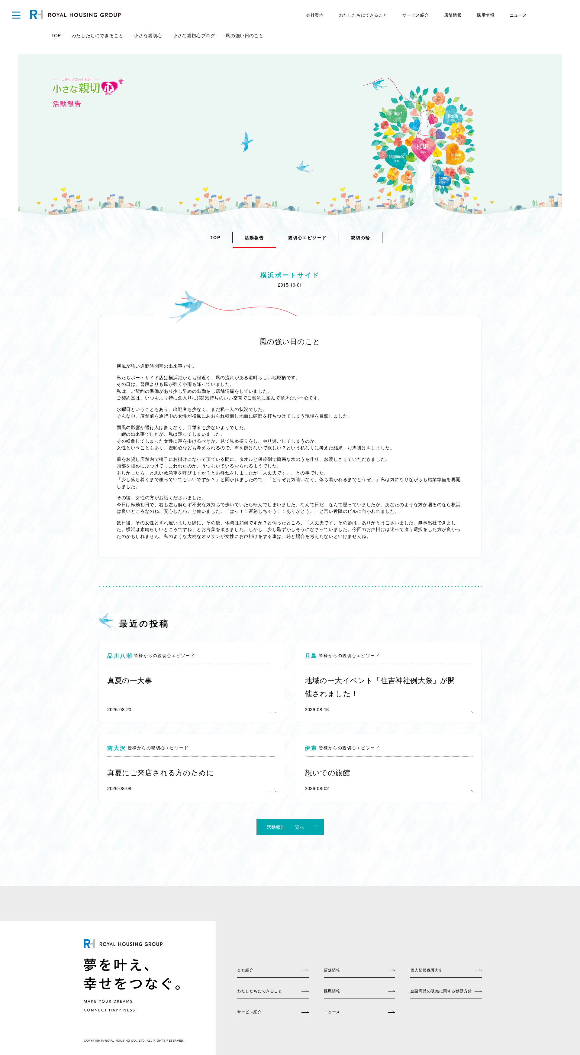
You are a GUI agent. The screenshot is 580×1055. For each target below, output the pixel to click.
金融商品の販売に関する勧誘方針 (441, 991)
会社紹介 (245, 970)
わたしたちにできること (363, 15)
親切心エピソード (307, 237)
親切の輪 (360, 237)
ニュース (518, 15)
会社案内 (315, 15)
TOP (215, 237)
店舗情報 (453, 15)
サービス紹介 (415, 15)
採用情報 (485, 15)
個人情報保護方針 (426, 970)
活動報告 (254, 237)
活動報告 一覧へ (285, 827)
